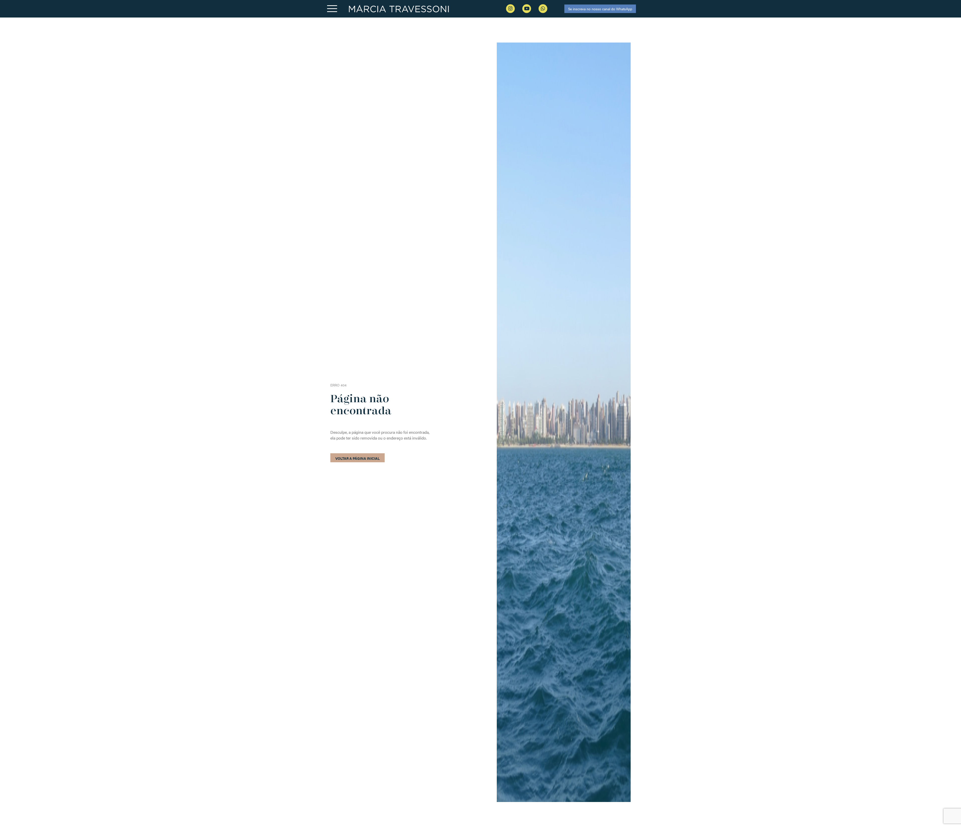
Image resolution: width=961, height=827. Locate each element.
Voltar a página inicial (357, 458)
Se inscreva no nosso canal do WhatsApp (600, 8)
